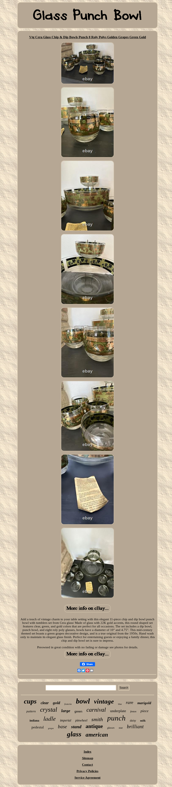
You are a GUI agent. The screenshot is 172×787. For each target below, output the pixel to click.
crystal (48, 709)
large (65, 710)
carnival (96, 709)
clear (45, 703)
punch (116, 718)
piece (145, 711)
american (97, 735)
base (62, 726)
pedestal (37, 727)
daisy (133, 720)
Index (87, 751)
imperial (65, 720)
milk (143, 720)
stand (76, 726)
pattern (31, 711)
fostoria (68, 704)
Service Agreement (87, 777)
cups (30, 701)
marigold (144, 703)
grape (51, 728)
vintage (104, 701)
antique (94, 726)
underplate (118, 711)
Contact (87, 764)
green (78, 711)
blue (120, 704)
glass (74, 734)
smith (97, 719)
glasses (111, 727)
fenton (133, 711)
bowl (83, 701)
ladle (49, 718)
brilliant (135, 726)
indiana (34, 720)
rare (129, 702)
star (121, 727)
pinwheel (81, 720)
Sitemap (87, 758)
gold (56, 703)
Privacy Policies (87, 771)
